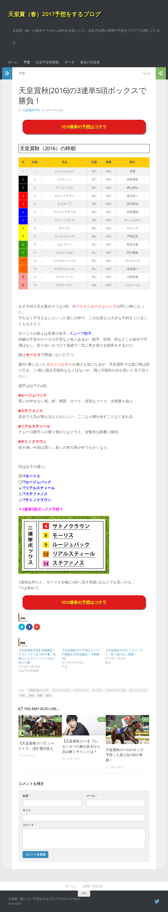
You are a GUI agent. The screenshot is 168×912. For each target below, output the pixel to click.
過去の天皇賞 (90, 62)
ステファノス (81, 690)
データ (69, 62)
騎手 (48, 695)
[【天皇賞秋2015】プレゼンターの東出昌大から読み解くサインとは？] (84, 725)
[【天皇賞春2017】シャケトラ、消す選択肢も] (40, 726)
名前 (26, 796)
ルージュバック (138, 690)
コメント (28, 825)
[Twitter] (157, 901)
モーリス (97, 690)
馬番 (39, 695)
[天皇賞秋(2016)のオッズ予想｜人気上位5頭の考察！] (127, 729)
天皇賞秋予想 (31, 110)
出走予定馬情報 (47, 62)
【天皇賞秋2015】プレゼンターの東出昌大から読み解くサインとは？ (81, 746)
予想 (27, 62)
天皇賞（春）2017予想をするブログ (54, 14)
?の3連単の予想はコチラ (84, 126)
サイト (27, 810)
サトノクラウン (61, 690)
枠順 (31, 695)
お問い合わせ (92, 886)
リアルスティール (116, 690)
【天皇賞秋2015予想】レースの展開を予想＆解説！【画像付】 (81, 654)
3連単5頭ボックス (38, 690)
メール (91, 796)
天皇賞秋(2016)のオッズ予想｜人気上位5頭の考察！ (124, 755)
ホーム (13, 62)
